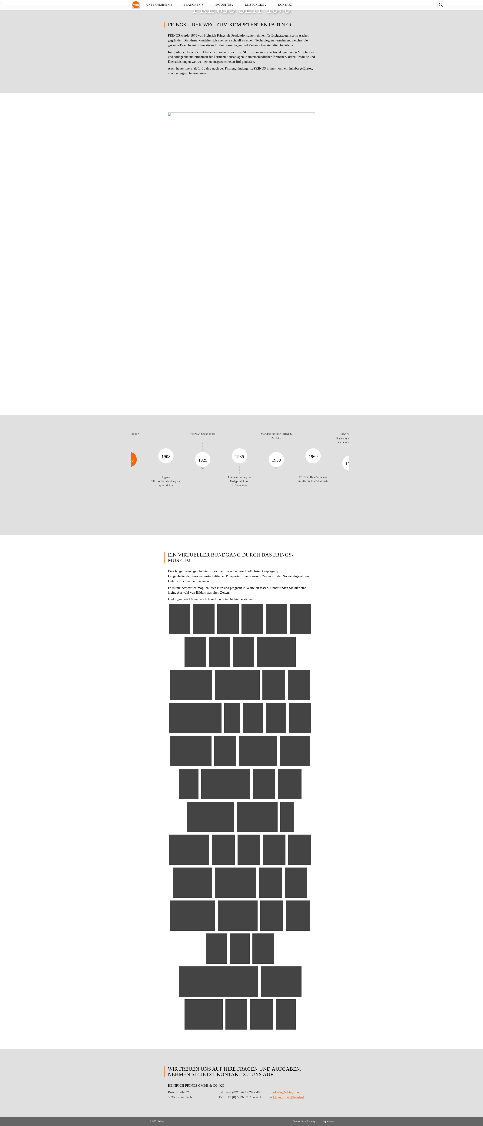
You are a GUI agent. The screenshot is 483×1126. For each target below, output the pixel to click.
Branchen (192, 4)
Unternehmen (158, 4)
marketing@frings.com (285, 1092)
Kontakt (285, 4)
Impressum (328, 1121)
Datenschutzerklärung (304, 1121)
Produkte (223, 4)
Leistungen (254, 4)
